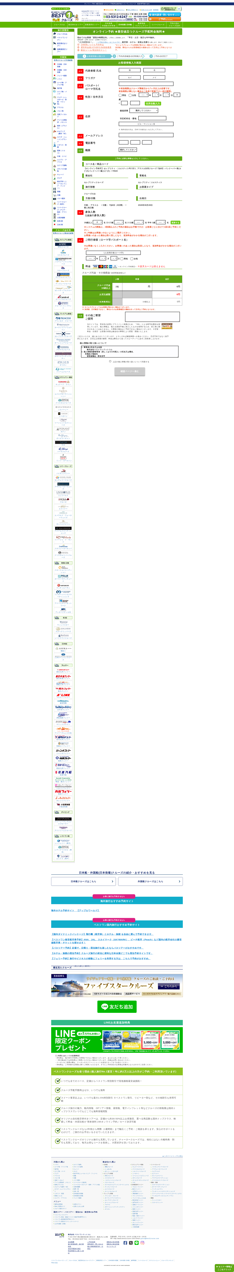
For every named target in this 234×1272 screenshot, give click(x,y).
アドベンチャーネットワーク (63, 604)
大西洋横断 (61, 218)
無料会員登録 (110, 10)
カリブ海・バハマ (59, 1171)
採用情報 (155, 10)
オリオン (107, 1209)
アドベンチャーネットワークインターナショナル (167, 1193)
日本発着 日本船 (125, 25)
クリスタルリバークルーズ (63, 556)
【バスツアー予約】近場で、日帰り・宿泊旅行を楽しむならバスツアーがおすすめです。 (97, 948)
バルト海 (60, 111)
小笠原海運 (135, 1227)
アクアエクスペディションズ (63, 532)
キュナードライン (137, 1166)
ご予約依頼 (91, 1242)
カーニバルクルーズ (111, 1191)
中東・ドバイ (62, 156)
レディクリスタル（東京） (63, 851)
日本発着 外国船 (78, 1193)
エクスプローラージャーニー (63, 395)
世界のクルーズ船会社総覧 (63, 233)
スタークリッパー (157, 1202)
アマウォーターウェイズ (63, 488)
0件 (179, 9)
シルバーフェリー (137, 1218)
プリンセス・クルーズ (111, 1195)
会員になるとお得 (146, 10)
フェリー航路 (62, 76)
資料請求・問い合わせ (95, 1244)
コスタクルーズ (109, 1178)
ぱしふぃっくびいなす (111, 1171)
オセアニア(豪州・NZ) (61, 1187)
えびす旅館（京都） (60, 1223)
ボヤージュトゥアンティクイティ (115, 1207)
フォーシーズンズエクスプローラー (63, 823)
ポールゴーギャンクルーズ (140, 1180)
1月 (99, 20)
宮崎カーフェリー (137, 1204)
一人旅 (96, 13)
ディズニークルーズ (111, 1187)
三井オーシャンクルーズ (63, 659)
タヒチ (59, 178)
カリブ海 (85, 15)
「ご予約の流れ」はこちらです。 (109, 42)
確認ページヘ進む (130, 371)
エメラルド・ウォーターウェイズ (63, 516)
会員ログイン (121, 10)
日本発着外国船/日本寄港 (108, 24)
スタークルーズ (109, 1182)
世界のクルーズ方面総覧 (63, 60)
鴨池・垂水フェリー (138, 1215)
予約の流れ (54, 1262)
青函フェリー (136, 1220)
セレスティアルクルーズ (63, 291)
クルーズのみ (59, 25)
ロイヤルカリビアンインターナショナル (117, 1184)
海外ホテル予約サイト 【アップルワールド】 (75, 910)
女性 (134, 95)
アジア (56, 1173)
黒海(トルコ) (58, 1195)
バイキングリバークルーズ (160, 1166)
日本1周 (60, 225)
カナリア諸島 (62, 165)
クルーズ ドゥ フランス (63, 307)
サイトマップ (111, 1246)
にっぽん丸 (108, 1169)
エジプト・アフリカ (60, 1198)
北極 (58, 195)
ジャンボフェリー (137, 1207)
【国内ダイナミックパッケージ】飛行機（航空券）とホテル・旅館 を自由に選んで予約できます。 (102, 934)
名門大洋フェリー (137, 1202)
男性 (124, 95)
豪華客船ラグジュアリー (141, 24)
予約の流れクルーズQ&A (174, 24)
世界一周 (76, 1189)
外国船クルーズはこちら (150, 881)
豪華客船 (133, 1260)
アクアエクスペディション (160, 1178)
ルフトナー (155, 1173)
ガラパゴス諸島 (78, 1166)
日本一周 (76, 1191)
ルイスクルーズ (109, 1189)
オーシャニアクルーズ (111, 1202)
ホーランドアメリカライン (63, 329)
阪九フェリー (136, 1189)
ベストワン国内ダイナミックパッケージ (66, 1221)
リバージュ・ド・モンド (63, 541)
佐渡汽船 (135, 1213)
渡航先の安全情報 (113, 1242)
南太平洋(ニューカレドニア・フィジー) (85, 1173)
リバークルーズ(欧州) (79, 1182)
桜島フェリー (136, 1209)
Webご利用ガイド (132, 10)
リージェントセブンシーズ (63, 424)
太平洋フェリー (137, 1191)
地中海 (59, 88)
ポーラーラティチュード (63, 580)
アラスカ (60, 107)
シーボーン (135, 1173)
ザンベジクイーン (157, 1175)
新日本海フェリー (137, 1200)
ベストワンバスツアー (61, 1215)
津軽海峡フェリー (137, 1193)
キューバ (60, 174)
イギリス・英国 (59, 1193)
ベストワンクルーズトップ (59, 1260)
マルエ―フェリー (137, 1187)
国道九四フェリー (137, 1211)
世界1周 (60, 221)
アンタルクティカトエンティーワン (163, 1195)
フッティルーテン (157, 1189)
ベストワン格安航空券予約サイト (64, 1219)
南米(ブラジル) (58, 1184)
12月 (95, 20)
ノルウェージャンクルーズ (63, 263)
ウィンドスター (156, 1200)
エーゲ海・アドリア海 (61, 1166)
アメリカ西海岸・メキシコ (62, 1182)
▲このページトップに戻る (172, 1156)
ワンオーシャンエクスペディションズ (63, 596)
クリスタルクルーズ (138, 1169)
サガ (133, 1182)
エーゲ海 (90, 13)
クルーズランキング (167, 1260)
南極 (58, 191)
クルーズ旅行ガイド (60, 1208)
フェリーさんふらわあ (139, 1198)
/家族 (98, 15)
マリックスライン (137, 1195)
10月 (87, 20)
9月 (83, 20)
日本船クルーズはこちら (83, 881)
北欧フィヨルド (59, 1180)
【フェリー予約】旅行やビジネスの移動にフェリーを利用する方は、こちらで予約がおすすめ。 (101, 958)
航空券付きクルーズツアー (86, 1260)
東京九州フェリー (137, 1224)
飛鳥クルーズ (109, 1166)
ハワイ (84, 13)
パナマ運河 (61, 198)
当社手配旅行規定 (74, 1249)
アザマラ (107, 1204)
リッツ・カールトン (63, 459)
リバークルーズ (158, 25)
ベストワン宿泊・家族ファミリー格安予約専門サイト (70, 1217)
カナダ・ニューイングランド (62, 139)
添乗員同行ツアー (92, 25)
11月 (91, 20)
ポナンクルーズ (137, 1178)
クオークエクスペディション (63, 571)
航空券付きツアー (75, 25)
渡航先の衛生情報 (113, 1244)
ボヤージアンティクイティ (63, 357)
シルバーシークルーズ (139, 1171)
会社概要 (71, 1242)
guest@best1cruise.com (150, 1238)
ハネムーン (93, 15)
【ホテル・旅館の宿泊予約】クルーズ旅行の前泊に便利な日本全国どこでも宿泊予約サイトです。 (102, 953)
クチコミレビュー (154, 1260)
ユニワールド (156, 1171)
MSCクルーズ (109, 1175)
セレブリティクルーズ (111, 1200)
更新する (175, 223)
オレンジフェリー (137, 1222)
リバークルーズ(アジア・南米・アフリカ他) (86, 1184)
